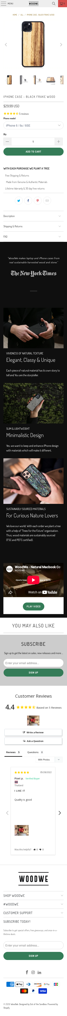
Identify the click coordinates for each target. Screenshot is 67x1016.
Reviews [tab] (11, 752)
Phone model (9, 118)
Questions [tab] (33, 752)
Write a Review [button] (35, 732)
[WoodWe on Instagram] (33, 972)
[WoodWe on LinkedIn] (39, 972)
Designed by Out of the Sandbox (33, 1004)
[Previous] (6, 45)
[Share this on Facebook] (28, 201)
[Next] (61, 45)
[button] (36, 849)
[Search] (53, 3)
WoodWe (14, 1004)
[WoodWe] (33, 3)
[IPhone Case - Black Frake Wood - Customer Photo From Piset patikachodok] (33, 721)
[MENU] (1, 3)
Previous (7, 811)
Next (60, 811)
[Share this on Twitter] (19, 201)
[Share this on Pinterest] (38, 201)
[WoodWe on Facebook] (27, 972)
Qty (4, 134)
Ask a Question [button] (35, 741)
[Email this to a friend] (47, 201)
